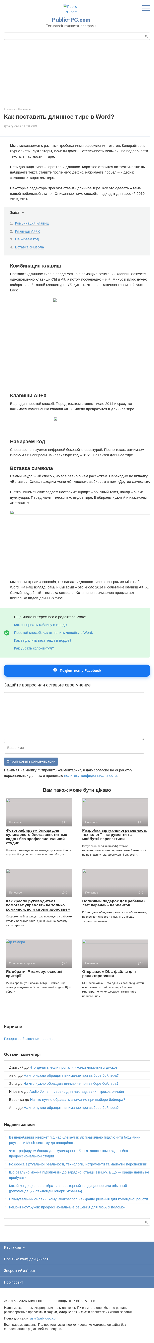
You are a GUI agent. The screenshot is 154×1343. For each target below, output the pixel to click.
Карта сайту (14, 1247)
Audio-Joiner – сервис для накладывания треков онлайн (76, 1092)
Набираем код (27, 239)
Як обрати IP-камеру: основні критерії (34, 973)
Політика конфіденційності (26, 1259)
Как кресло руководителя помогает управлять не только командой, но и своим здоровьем (38, 905)
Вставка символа (29, 247)
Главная (9, 109)
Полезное (24, 109)
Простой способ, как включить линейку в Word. (53, 633)
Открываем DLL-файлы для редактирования (109, 973)
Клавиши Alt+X (27, 231)
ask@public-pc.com (44, 1318)
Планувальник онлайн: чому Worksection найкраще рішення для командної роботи (78, 1199)
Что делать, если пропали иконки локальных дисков (74, 1067)
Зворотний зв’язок (19, 1270)
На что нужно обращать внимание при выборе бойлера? (71, 1075)
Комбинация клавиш (32, 223)
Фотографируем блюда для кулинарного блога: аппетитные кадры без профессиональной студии (36, 836)
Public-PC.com (71, 19)
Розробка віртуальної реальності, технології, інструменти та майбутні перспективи (114, 834)
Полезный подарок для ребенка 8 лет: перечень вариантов (114, 903)
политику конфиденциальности (90, 776)
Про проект (13, 1282)
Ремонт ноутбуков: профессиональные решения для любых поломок (67, 1207)
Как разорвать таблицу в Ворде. (41, 625)
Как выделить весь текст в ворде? (42, 640)
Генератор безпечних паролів (29, 1039)
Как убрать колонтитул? (34, 648)
